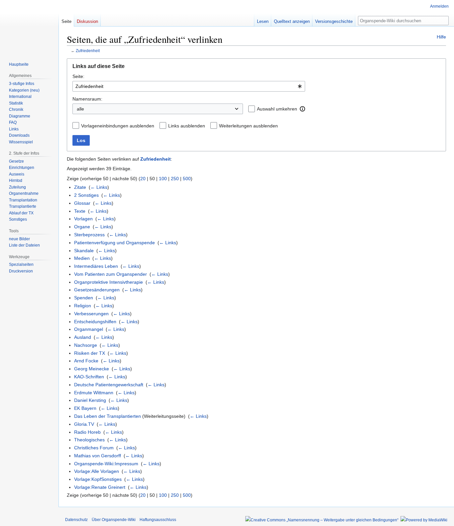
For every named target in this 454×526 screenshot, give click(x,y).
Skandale (84, 250)
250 (175, 178)
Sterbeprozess (89, 234)
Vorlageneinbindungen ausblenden (117, 125)
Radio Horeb (87, 432)
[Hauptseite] (29, 26)
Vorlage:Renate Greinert (99, 487)
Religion (82, 305)
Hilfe (441, 36)
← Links (98, 187)
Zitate (80, 187)
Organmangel (88, 329)
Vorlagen (83, 218)
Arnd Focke (86, 360)
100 (163, 178)
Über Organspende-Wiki (114, 519)
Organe (82, 226)
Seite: (78, 76)
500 (187, 178)
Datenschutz (76, 519)
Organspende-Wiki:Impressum (106, 463)
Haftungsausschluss (158, 519)
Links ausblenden (186, 125)
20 (143, 178)
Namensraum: (87, 99)
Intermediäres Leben (96, 266)
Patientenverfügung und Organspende (114, 242)
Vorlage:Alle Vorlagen (96, 471)
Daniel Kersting (90, 400)
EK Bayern (85, 408)
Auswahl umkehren (277, 109)
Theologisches (89, 439)
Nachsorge (85, 345)
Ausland (82, 337)
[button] (302, 109)
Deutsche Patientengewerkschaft (108, 384)
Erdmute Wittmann (93, 392)
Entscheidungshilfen (95, 321)
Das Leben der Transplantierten (107, 416)
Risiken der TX (89, 353)
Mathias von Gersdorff (97, 455)
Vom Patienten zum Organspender (110, 274)
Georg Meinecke (91, 368)
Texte (79, 211)
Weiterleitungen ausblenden (248, 125)
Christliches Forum (94, 447)
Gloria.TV (84, 424)
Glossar (82, 203)
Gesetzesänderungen (97, 289)
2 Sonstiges (86, 195)
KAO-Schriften (89, 376)
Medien (82, 258)
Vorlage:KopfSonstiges (98, 479)
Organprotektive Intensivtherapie (108, 282)
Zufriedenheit (88, 50)
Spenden (83, 297)
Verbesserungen (91, 313)
